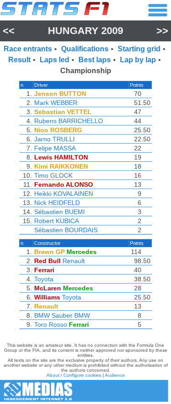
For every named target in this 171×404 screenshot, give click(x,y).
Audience (115, 375)
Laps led (54, 60)
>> (162, 30)
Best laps (94, 60)
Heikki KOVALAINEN (63, 193)
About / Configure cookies (74, 375)
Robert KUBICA (56, 220)
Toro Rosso (50, 324)
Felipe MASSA (55, 148)
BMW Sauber (53, 315)
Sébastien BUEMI (59, 211)
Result (19, 60)
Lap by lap (138, 60)
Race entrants (28, 49)
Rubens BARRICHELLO (68, 121)
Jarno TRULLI (54, 139)
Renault (73, 260)
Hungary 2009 (85, 30)
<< (9, 30)
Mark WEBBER (56, 102)
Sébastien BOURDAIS (66, 230)
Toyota (43, 279)
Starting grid (139, 49)
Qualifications (85, 49)
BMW (82, 315)
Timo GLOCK (53, 175)
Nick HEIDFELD (57, 202)
